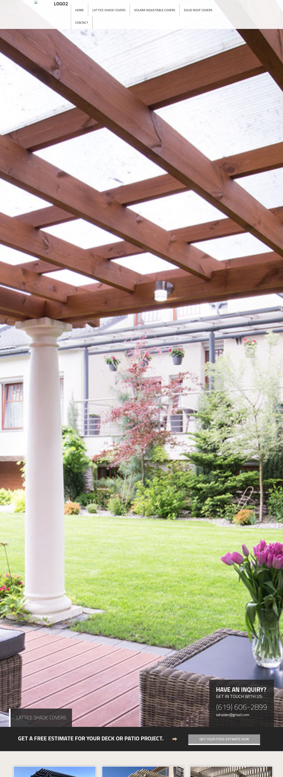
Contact (81, 22)
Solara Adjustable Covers (154, 10)
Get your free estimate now (224, 739)
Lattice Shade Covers (109, 10)
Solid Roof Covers (198, 10)
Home (79, 10)
